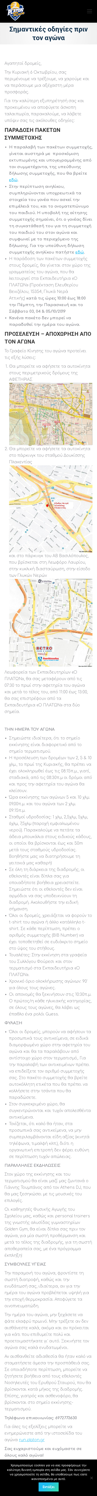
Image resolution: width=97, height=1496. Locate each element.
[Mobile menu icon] (89, 11)
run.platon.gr (32, 1440)
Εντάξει (49, 1487)
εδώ (13, 180)
